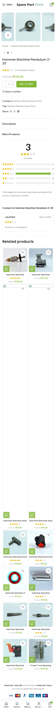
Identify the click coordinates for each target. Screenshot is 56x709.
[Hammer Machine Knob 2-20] (15, 542)
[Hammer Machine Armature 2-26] (15, 260)
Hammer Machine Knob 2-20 (15, 558)
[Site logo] (30, 4)
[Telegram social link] (18, 111)
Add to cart (26, 84)
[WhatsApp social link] (14, 111)
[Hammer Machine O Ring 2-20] (15, 579)
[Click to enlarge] (8, 35)
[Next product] (12, 53)
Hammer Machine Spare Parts (25, 46)
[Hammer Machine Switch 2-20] (15, 651)
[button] (5, 27)
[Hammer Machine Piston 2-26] (41, 579)
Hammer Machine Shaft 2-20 (15, 630)
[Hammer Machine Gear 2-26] (41, 401)
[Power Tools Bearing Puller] (41, 651)
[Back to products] (8, 53)
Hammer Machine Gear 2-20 (15, 522)
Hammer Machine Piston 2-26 (41, 594)
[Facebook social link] (11, 111)
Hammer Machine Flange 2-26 (41, 276)
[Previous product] (4, 53)
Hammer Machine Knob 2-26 (41, 558)
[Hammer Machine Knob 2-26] (41, 542)
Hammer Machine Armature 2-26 (15, 276)
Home (5, 46)
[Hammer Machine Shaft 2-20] (15, 615)
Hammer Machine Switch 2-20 (15, 667)
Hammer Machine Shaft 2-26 (41, 630)
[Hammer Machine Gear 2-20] (15, 401)
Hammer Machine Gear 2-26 (41, 522)
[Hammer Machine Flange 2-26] (41, 260)
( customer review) (25, 70)
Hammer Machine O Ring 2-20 (15, 594)
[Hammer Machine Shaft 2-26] (41, 615)
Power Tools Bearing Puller (40, 667)
